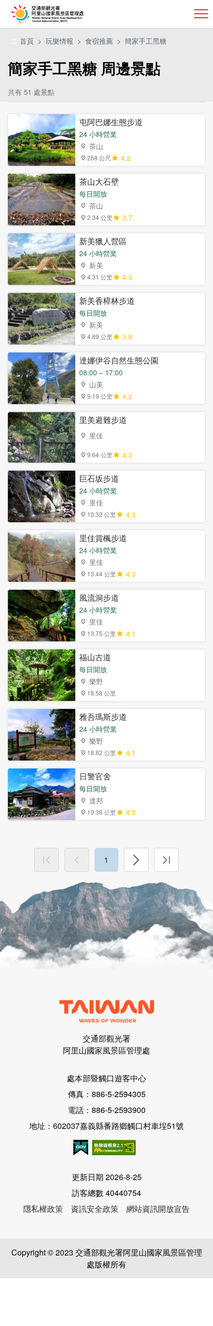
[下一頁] (136, 860)
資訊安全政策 (94, 1208)
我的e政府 (80, 1147)
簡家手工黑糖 (145, 41)
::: (14, 41)
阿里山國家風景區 (63, 14)
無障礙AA (114, 1147)
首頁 (27, 41)
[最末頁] (166, 860)
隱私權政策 (43, 1208)
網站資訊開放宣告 (158, 1208)
